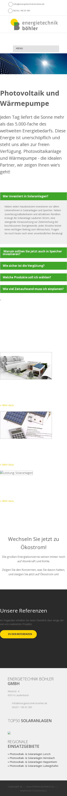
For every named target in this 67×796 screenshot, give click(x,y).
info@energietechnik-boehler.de (28, 4)
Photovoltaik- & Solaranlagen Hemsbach (32, 758)
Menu (19, 48)
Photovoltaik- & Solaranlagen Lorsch (30, 754)
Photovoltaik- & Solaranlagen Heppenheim (33, 762)
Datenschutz (40, 790)
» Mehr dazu (7, 405)
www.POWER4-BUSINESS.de (40, 786)
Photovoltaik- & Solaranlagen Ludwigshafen (34, 765)
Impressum (26, 790)
